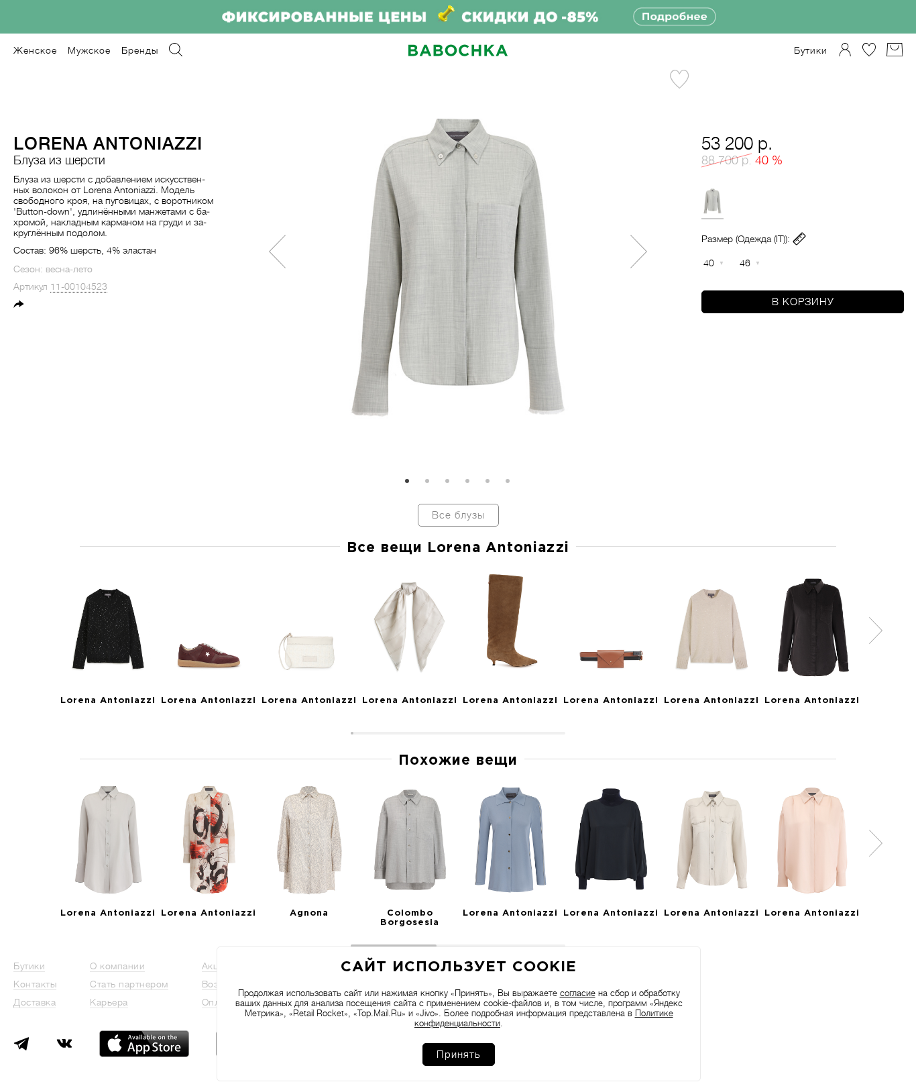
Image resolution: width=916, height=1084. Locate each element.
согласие (577, 993)
